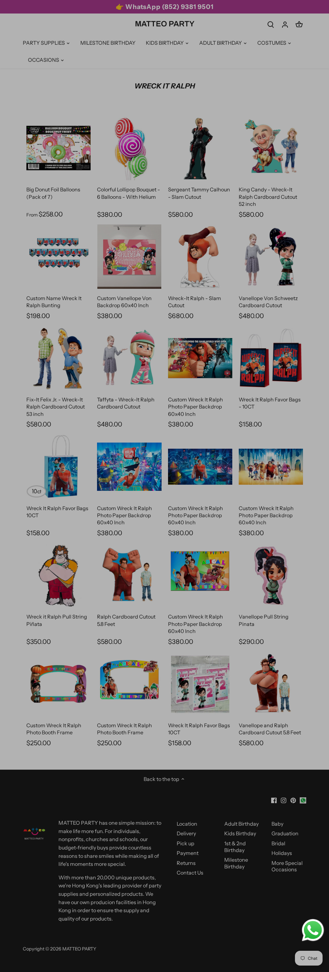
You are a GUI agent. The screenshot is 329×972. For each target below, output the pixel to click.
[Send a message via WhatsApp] (313, 930)
